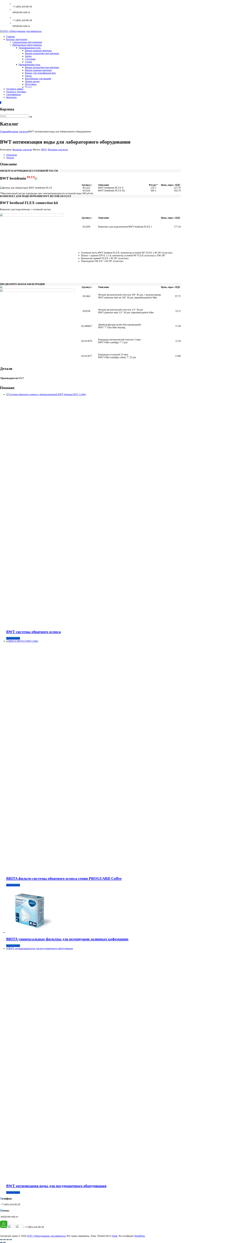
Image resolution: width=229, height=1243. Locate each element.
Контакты (11, 97)
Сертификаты (13, 94)
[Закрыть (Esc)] (10, 1239)
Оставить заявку (15, 89)
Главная (10, 36)
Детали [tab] (10, 157)
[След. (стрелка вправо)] (4, 1242)
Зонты (28, 56)
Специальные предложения (27, 42)
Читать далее (13, 638)
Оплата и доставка (16, 91)
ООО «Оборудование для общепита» (46, 1236)
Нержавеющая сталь (29, 64)
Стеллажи (30, 59)
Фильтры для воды (18, 131)
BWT (44, 149)
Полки (28, 87)
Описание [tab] (11, 155)
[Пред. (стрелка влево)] (1, 1242)
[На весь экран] (4, 1239)
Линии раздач (32, 81)
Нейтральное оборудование (27, 45)
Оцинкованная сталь (30, 47)
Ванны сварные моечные (38, 50)
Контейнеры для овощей (38, 78)
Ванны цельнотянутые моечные (42, 53)
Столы (28, 61)
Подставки (30, 84)
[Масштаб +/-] (1, 1239)
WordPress (139, 1236)
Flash (114, 1236)
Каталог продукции (16, 39)
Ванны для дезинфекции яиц (40, 73)
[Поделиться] (7, 1239)
